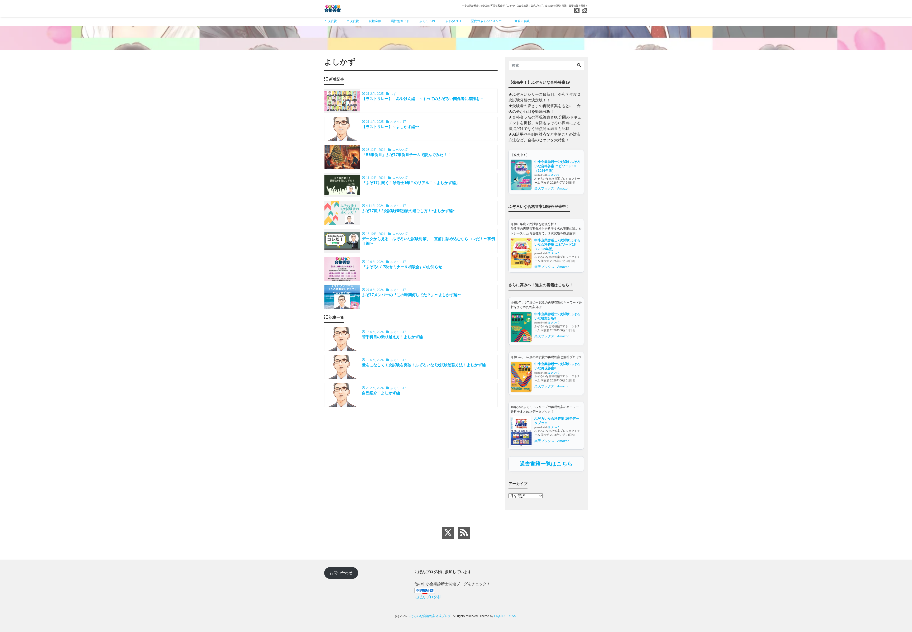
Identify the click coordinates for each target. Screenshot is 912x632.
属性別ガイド (400, 21)
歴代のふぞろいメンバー (488, 21)
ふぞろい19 (427, 21)
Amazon (563, 188)
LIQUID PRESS (505, 616)
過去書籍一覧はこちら (546, 464)
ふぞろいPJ (453, 21)
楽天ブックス (544, 188)
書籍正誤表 (522, 21)
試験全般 (375, 21)
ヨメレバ (553, 174)
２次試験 (353, 21)
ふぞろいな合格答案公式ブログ (429, 616)
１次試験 (330, 21)
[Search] (579, 65)
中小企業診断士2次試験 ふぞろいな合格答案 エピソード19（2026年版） (557, 166)
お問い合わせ (341, 573)
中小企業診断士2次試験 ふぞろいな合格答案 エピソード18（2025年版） (557, 244)
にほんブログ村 (427, 597)
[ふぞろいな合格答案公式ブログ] (332, 8)
